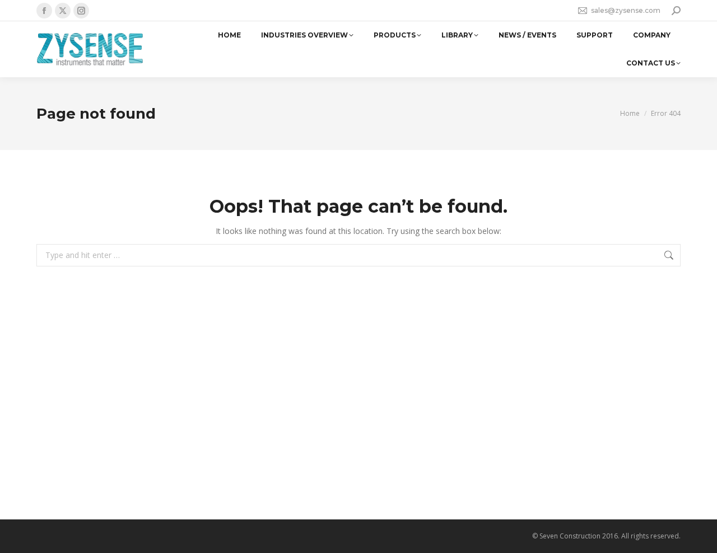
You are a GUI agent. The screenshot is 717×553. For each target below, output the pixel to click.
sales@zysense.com (625, 10)
